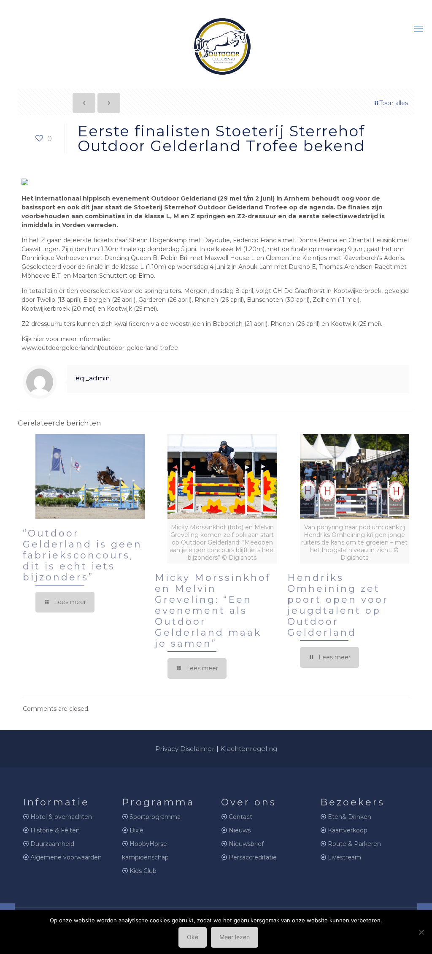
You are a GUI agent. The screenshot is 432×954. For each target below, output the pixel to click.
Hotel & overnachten (61, 817)
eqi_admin (93, 378)
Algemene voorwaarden (66, 857)
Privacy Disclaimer (185, 749)
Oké (192, 936)
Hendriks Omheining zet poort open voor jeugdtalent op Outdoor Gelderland (338, 605)
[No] (421, 932)
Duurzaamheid (52, 844)
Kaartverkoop (347, 830)
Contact (240, 817)
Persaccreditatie (253, 857)
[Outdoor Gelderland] (216, 43)
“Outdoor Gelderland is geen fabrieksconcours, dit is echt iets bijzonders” (82, 555)
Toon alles (393, 103)
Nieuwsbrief (246, 844)
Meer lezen (234, 936)
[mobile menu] (418, 29)
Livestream (344, 857)
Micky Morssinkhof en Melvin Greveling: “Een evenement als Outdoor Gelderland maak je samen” (213, 610)
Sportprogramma (155, 817)
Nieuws (240, 830)
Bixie (136, 830)
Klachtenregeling (248, 749)
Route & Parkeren (354, 844)
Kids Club (143, 871)
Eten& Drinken (349, 817)
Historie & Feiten (55, 830)
